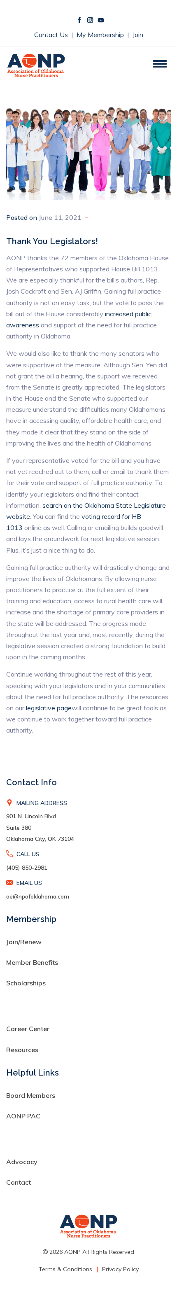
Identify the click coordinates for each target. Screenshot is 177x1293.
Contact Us (52, 34)
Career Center (27, 1029)
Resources (22, 1050)
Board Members (30, 1095)
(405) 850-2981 (26, 867)
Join (138, 34)
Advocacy (21, 1162)
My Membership (101, 34)
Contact (18, 1182)
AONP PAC (23, 1116)
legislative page (49, 708)
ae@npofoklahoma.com (37, 896)
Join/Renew (24, 942)
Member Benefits (32, 962)
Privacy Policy (120, 1269)
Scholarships (26, 983)
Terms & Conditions (65, 1269)
